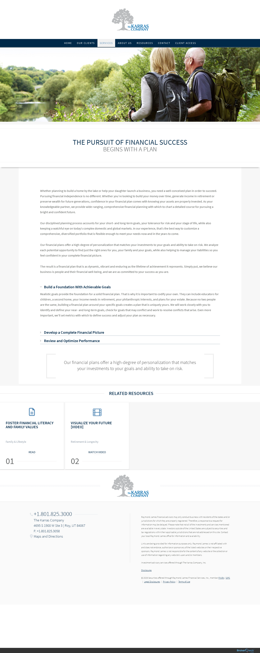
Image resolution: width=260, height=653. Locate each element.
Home (68, 43)
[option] (32, 436)
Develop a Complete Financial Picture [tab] (74, 332)
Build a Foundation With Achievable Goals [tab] (77, 286)
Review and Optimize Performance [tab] (72, 340)
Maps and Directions (48, 536)
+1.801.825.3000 (53, 514)
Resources (145, 43)
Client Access (185, 43)
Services (106, 43)
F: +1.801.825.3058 (47, 531)
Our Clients (86, 43)
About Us (125, 43)
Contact (164, 43)
